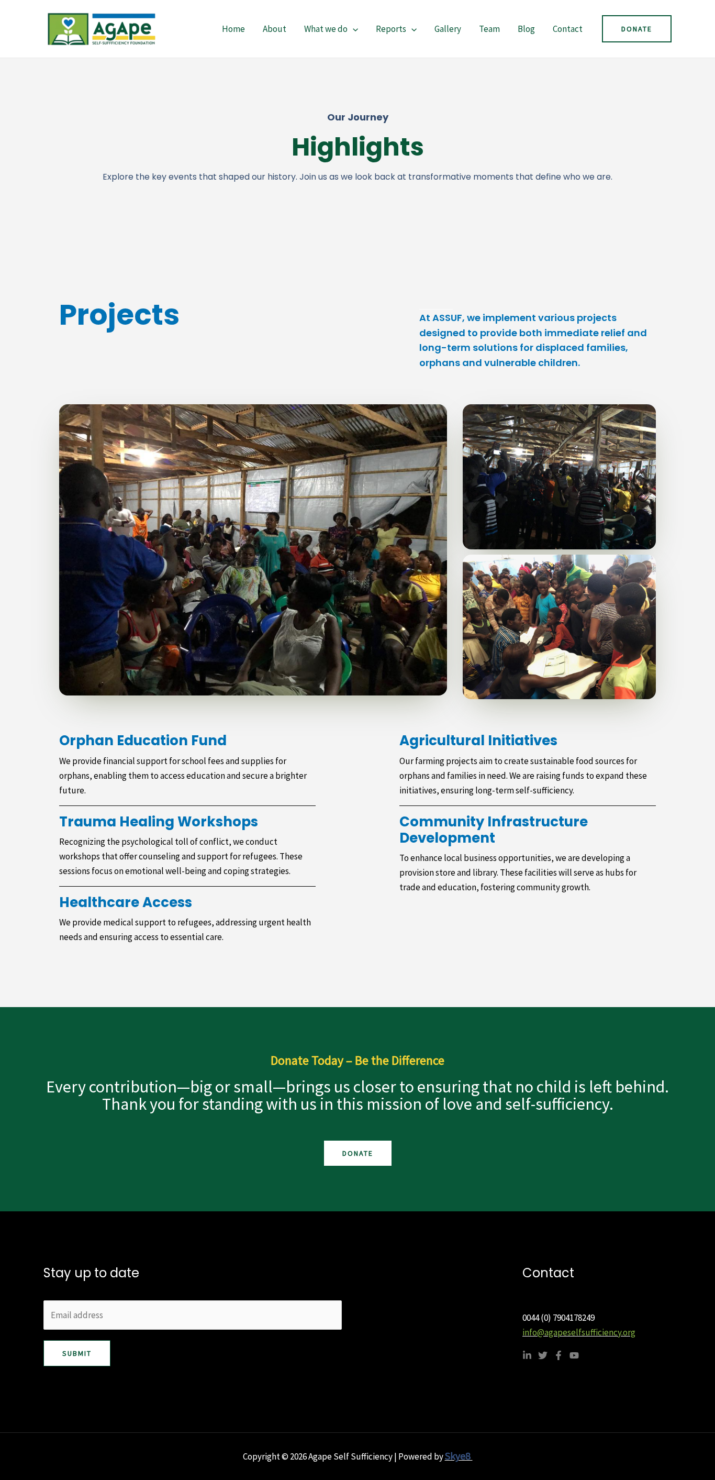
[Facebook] (558, 1355)
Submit (77, 1353)
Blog (526, 29)
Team (489, 29)
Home (233, 29)
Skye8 (459, 1455)
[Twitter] (543, 1355)
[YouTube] (574, 1355)
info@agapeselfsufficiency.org (578, 1332)
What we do (326, 29)
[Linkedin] (527, 1355)
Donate (357, 1153)
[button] (353, 28)
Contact (568, 29)
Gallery (447, 29)
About (274, 29)
